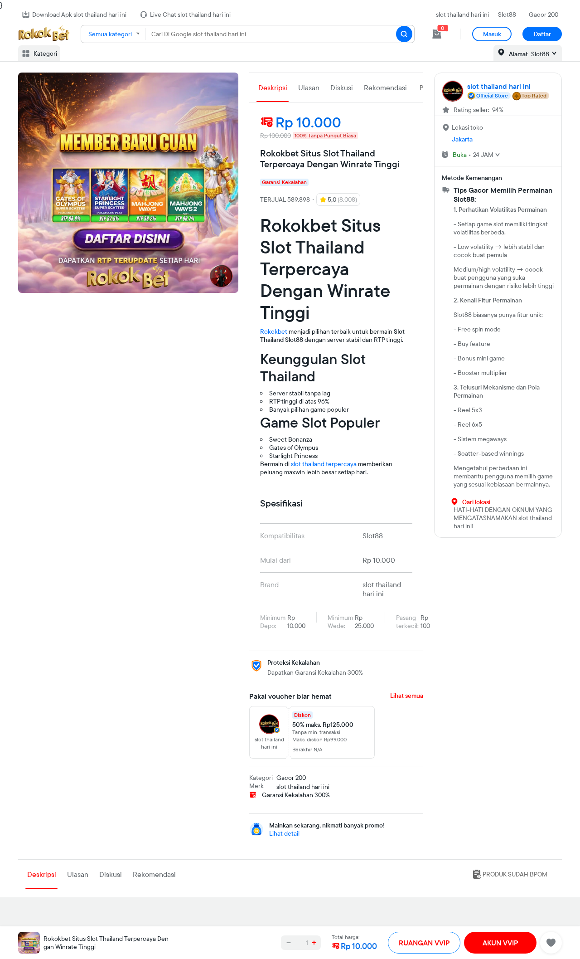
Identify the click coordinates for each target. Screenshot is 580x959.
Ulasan (308, 87)
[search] (404, 34)
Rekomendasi (385, 87)
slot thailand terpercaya (324, 464)
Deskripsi (272, 87)
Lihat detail (284, 833)
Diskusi (341, 87)
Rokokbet (273, 331)
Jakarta (462, 139)
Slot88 (507, 14)
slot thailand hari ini (462, 14)
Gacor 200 (543, 14)
